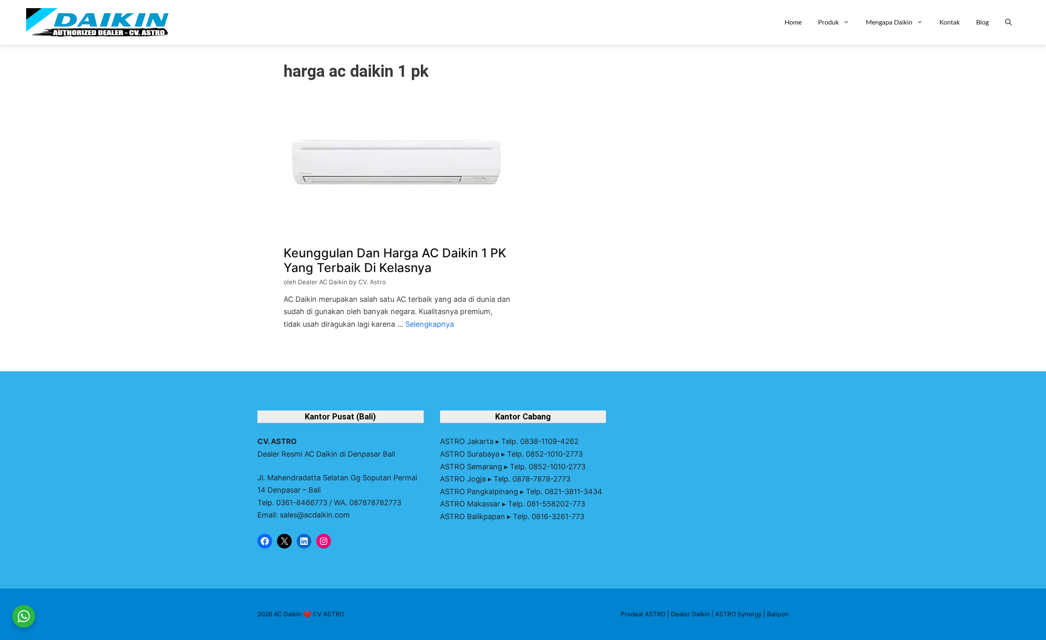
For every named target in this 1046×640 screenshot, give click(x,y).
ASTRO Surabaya (469, 454)
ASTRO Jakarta (467, 441)
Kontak (949, 22)
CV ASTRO (328, 614)
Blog (982, 22)
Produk (828, 22)
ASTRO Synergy (738, 614)
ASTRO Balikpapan (472, 516)
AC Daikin (288, 614)
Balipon (778, 614)
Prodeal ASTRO (643, 614)
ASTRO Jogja (463, 479)
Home (793, 22)
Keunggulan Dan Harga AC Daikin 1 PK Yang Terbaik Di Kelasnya (395, 260)
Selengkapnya (429, 324)
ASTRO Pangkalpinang (479, 491)
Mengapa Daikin (889, 22)
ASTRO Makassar (470, 504)
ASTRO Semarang (471, 466)
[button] (1008, 22)
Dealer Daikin (690, 614)
